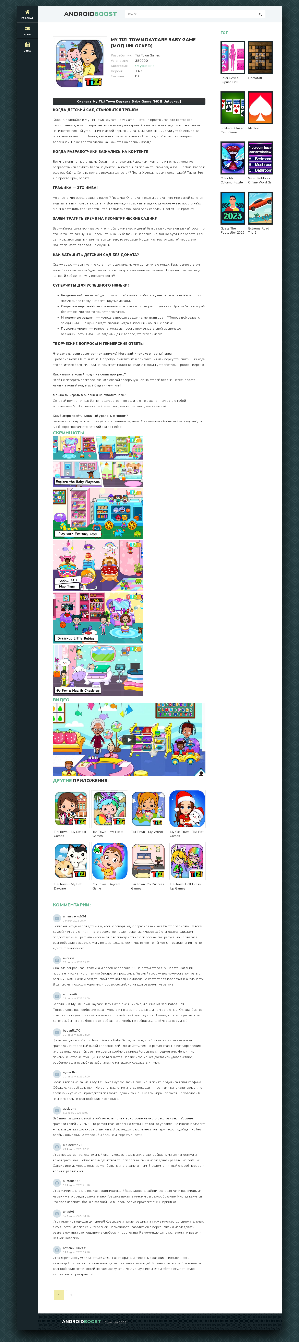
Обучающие (144, 66)
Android (90, 14)
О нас (28, 50)
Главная (27, 18)
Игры (27, 34)
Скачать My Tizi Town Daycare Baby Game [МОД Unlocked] (129, 101)
